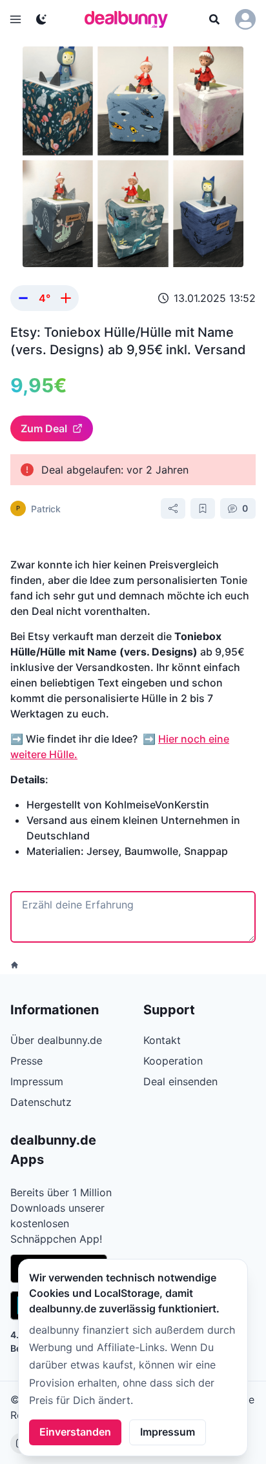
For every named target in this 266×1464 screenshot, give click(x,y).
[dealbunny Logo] (130, 19)
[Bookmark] (202, 508)
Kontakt (162, 1040)
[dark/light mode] (41, 19)
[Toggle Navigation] (15, 19)
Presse (26, 1060)
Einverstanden (75, 1431)
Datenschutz (41, 1102)
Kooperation (173, 1060)
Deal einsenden (180, 1081)
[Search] (214, 19)
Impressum (167, 1431)
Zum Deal (44, 428)
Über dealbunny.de (56, 1040)
